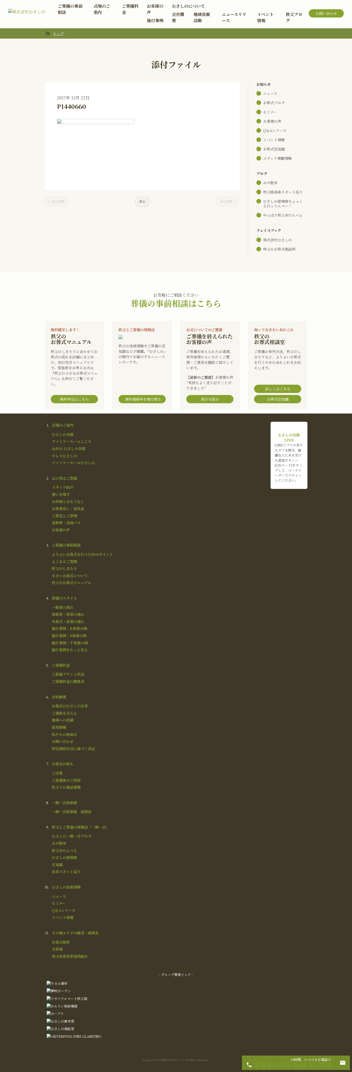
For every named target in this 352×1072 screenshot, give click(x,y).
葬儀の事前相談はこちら (176, 303)
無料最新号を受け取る (143, 399)
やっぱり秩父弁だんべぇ (283, 215)
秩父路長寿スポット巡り (283, 192)
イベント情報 (265, 17)
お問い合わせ (326, 13)
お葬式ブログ (274, 102)
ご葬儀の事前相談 (70, 9)
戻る (142, 201)
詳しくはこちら (277, 388)
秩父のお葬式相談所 (279, 249)
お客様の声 (155, 9)
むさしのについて (188, 6)
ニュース (270, 93)
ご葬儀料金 (130, 9)
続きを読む (210, 399)
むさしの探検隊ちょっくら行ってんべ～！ (283, 203)
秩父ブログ (294, 17)
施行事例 (155, 20)
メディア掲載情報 (277, 158)
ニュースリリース (234, 17)
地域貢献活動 (202, 17)
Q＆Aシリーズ (274, 130)
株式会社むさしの (277, 239)
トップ (58, 33)
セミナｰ (269, 112)
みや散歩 (270, 182)
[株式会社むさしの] (26, 13)
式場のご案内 (102, 9)
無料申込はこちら (74, 399)
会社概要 (178, 17)
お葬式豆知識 (274, 149)
